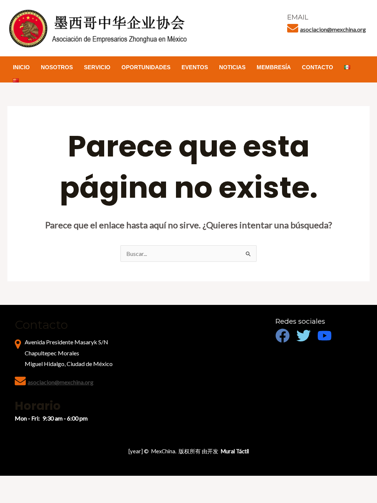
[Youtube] (324, 335)
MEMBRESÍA (274, 67)
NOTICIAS (232, 67)
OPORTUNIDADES (145, 67)
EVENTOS (195, 67)
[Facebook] (282, 335)
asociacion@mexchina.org (333, 29)
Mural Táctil (235, 451)
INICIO (21, 67)
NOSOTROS (57, 67)
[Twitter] (303, 335)
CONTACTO (317, 67)
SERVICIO (97, 67)
